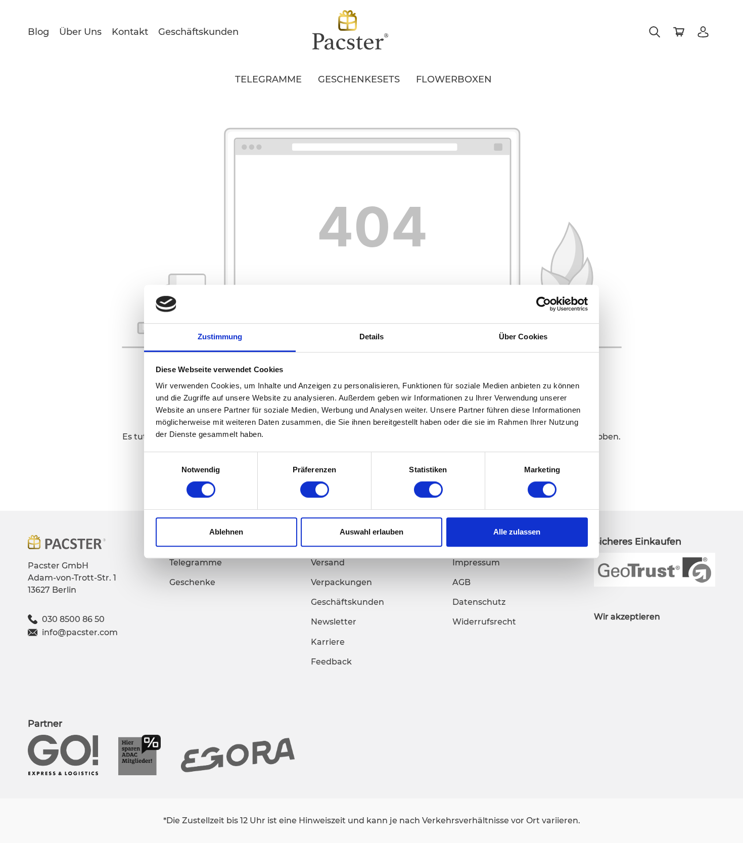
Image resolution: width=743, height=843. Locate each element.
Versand (328, 562)
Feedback (331, 662)
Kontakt (130, 31)
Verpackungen (341, 582)
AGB (461, 582)
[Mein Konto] (703, 32)
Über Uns (80, 31)
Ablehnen (226, 531)
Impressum (476, 562)
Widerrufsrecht (484, 622)
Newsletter (333, 622)
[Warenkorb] (679, 32)
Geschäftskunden (198, 31)
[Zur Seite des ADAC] (139, 754)
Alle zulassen (516, 531)
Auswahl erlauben (371, 531)
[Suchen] (654, 32)
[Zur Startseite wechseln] (350, 30)
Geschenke (192, 582)
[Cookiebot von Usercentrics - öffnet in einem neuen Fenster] (543, 304)
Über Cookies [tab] (523, 337)
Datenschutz (478, 602)
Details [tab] (371, 337)
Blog (38, 31)
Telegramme (195, 562)
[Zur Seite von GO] (63, 754)
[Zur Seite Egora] (237, 754)
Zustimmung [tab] (220, 337)
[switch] (314, 489)
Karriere (328, 642)
